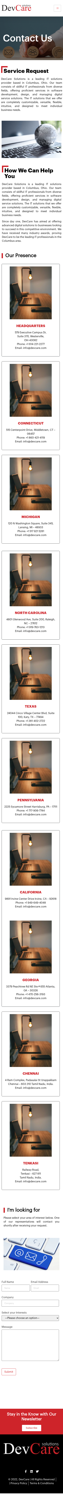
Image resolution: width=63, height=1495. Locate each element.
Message (7, 1327)
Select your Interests (14, 1312)
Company (8, 1297)
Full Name (8, 1282)
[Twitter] (37, 1471)
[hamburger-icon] (57, 8)
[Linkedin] (31, 1471)
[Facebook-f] (26, 1471)
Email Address (39, 1282)
